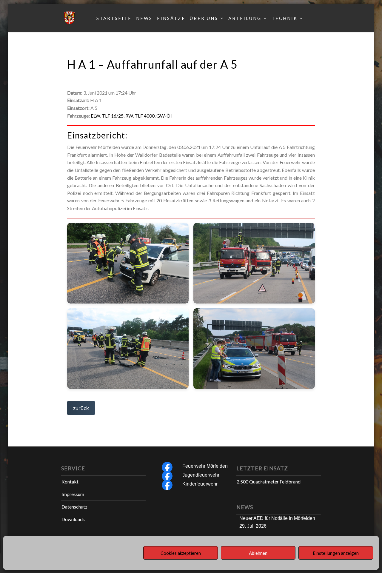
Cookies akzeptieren (181, 553)
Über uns (204, 18)
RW (129, 115)
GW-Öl (164, 115)
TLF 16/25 (113, 115)
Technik (285, 18)
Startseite (114, 18)
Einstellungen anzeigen (336, 553)
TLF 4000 (145, 115)
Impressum (72, 494)
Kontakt (69, 481)
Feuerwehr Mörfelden (205, 466)
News (144, 18)
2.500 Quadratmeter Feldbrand (269, 481)
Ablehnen (258, 553)
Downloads (73, 519)
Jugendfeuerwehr (200, 475)
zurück (81, 408)
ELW (95, 115)
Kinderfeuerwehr (200, 483)
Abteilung (244, 18)
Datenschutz (74, 506)
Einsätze (171, 18)
